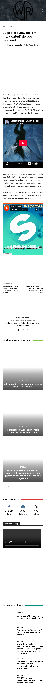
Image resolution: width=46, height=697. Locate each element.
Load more (22, 690)
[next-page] (8, 486)
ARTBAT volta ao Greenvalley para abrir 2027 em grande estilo (30, 680)
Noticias (12, 26)
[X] (27, 329)
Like (9, 506)
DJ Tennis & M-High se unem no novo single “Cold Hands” (23, 385)
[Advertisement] (23, 575)
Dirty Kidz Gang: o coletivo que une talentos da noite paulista (10, 289)
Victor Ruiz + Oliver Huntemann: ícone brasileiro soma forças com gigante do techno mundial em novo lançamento (23, 474)
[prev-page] (4, 486)
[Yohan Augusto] (5, 45)
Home (5, 26)
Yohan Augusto (15, 45)
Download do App (11, 524)
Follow (23, 506)
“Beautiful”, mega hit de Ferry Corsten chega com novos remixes (34, 289)
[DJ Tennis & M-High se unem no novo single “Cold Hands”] (23, 367)
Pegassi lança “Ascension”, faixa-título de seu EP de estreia (23, 431)
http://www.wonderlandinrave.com (23, 320)
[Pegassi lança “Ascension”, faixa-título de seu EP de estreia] (23, 413)
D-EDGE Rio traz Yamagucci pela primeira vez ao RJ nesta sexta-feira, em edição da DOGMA (30, 665)
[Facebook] (19, 329)
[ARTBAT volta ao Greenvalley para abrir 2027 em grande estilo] (9, 679)
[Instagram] (23, 329)
